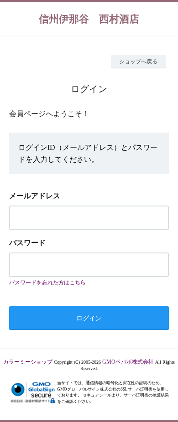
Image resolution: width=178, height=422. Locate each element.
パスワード (27, 243)
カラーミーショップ (27, 362)
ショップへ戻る (138, 61)
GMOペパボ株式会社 (128, 362)
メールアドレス (34, 196)
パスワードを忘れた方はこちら (47, 282)
